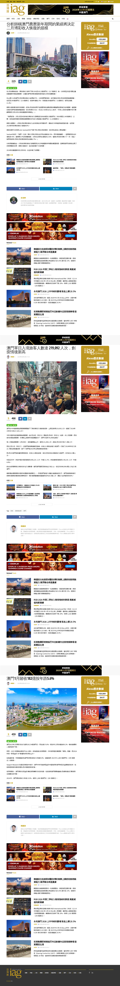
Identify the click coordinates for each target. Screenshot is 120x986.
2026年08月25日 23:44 (22, 497)
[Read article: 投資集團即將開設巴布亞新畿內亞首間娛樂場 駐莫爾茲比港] (19, 318)
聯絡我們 (19, 1)
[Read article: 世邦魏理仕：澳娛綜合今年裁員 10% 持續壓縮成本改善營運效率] (11, 487)
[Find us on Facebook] (89, 973)
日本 (53, 18)
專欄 (23, 18)
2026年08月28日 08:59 (22, 172)
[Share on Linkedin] (25, 81)
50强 (63, 18)
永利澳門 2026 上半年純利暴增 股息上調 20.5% (28, 169)
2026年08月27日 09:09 (22, 489)
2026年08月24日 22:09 (59, 497)
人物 (18, 18)
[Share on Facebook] (20, 81)
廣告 (23, 1)
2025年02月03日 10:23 (23, 33)
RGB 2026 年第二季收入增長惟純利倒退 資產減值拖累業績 (64, 161)
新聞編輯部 (36, 275)
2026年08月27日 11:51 (59, 170)
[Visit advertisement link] (70, 10)
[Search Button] (112, 18)
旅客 (12, 511)
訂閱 (8, 1)
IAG (12, 981)
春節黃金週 (18, 511)
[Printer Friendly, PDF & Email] (12, 88)
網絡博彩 (36, 18)
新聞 (8, 18)
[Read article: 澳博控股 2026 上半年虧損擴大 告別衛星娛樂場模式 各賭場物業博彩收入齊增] (11, 496)
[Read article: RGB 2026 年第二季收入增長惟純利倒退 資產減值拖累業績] (47, 162)
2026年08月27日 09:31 (44, 317)
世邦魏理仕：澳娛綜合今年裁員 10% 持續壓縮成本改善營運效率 (27, 486)
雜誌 (11, 1)
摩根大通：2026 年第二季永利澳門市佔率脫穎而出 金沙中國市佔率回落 (64, 486)
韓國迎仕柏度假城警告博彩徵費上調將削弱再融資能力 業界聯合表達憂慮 (28, 161)
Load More (41, 179)
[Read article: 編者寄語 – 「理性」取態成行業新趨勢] (47, 170)
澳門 (48, 18)
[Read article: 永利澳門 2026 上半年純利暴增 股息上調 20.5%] (11, 170)
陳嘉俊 (12, 357)
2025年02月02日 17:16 (23, 357)
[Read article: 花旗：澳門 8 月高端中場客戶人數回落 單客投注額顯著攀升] (47, 496)
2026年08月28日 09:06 (59, 163)
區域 (58, 18)
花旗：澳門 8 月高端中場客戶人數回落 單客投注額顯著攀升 (65, 494)
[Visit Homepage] (16, 9)
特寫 (13, 18)
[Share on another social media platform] (30, 81)
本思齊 (12, 33)
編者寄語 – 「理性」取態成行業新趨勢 (64, 168)
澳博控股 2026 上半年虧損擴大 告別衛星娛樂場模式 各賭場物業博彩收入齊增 (28, 494)
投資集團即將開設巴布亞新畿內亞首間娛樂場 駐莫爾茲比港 (55, 313)
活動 (42, 18)
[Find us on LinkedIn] (98, 1)
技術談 (29, 18)
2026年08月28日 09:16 (22, 163)
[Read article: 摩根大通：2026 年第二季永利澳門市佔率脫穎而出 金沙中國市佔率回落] (47, 487)
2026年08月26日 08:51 (59, 489)
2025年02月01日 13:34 (23, 683)
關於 (14, 1)
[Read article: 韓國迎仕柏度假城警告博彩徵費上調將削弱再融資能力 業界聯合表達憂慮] (11, 162)
